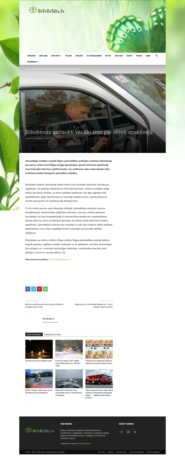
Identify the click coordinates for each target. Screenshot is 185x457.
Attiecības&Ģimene (94, 55)
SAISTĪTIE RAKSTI (34, 335)
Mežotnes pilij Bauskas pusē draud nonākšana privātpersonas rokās (44, 305)
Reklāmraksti (32, 62)
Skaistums (119, 55)
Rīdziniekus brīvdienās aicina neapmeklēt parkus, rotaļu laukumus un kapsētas (68, 392)
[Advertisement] (92, 33)
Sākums (28, 69)
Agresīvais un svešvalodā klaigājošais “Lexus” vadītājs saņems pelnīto (94, 305)
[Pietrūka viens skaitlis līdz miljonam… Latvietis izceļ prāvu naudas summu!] (99, 349)
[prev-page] (26, 402)
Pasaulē (139, 55)
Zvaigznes (79, 55)
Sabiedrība (31, 55)
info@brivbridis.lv (84, 443)
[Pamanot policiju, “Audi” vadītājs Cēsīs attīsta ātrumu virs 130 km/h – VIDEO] (69, 349)
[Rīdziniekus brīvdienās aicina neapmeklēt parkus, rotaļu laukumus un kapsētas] (69, 378)
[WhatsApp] (45, 288)
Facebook (53, 259)
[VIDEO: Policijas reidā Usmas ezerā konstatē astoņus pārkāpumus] (39, 378)
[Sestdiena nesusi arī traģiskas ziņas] (39, 349)
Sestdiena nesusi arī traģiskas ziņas (38, 361)
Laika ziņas (43, 55)
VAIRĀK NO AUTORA (52, 335)
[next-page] (30, 402)
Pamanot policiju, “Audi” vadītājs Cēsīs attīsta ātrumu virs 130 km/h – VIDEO (68, 363)
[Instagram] (128, 432)
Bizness (129, 55)
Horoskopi (55, 55)
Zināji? (148, 55)
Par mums (101, 452)
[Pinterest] (39, 288)
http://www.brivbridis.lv (50, 322)
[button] (157, 56)
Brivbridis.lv (39, 138)
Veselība (68, 55)
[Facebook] (27, 288)
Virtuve (108, 55)
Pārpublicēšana (121, 452)
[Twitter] (33, 288)
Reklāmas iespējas (153, 452)
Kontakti (110, 452)
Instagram (63, 259)
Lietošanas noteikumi (136, 452)
